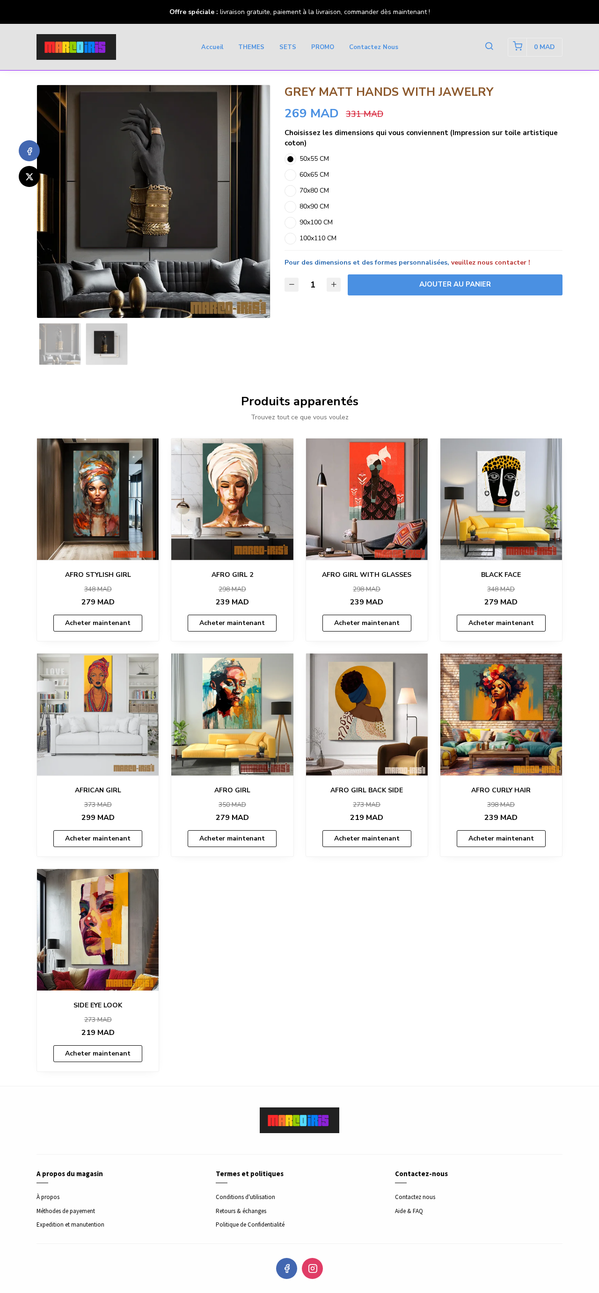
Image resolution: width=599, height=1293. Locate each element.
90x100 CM (316, 222)
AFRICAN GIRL (98, 790)
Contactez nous (373, 47)
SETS (287, 47)
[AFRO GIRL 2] (232, 499)
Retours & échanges (241, 1211)
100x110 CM (318, 238)
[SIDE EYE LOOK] (98, 930)
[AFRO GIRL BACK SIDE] (367, 714)
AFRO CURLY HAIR (501, 790)
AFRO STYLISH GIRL (98, 574)
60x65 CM (314, 174)
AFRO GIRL (232, 790)
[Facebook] (29, 150)
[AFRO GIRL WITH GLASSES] (367, 499)
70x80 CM (314, 190)
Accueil (212, 47)
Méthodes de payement (66, 1211)
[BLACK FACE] (501, 499)
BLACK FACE (501, 574)
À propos (48, 1197)
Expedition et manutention (70, 1224)
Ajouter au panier (455, 284)
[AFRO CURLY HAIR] (501, 714)
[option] (153, 201)
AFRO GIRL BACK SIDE (366, 790)
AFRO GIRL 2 (232, 574)
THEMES (251, 47)
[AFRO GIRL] (232, 714)
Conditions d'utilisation (245, 1197)
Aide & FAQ (409, 1211)
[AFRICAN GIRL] (98, 714)
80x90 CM (314, 206)
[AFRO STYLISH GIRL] (98, 499)
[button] (489, 47)
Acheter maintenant (98, 622)
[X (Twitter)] (29, 176)
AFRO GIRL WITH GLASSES (366, 574)
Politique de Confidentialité (250, 1224)
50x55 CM (314, 158)
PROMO (322, 47)
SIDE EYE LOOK (97, 1005)
